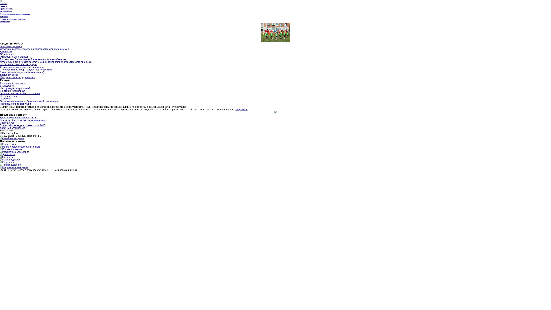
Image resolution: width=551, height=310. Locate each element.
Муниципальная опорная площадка (15, 14)
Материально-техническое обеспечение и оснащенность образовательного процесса (45, 62)
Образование (7, 54)
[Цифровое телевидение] (14, 167)
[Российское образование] (14, 152)
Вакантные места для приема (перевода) (22, 72)
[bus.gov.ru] (6, 157)
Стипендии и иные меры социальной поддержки (26, 69)
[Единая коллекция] (11, 149)
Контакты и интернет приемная (13, 19)
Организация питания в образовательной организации (29, 101)
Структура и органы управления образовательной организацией (34, 49)
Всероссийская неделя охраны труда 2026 (22, 125)
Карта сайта (5, 22)
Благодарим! (7, 86)
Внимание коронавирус (12, 91)
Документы (6, 51)
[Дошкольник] (7, 154)
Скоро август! (7, 123)
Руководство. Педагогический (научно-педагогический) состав (33, 59)
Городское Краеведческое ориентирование (23, 120)
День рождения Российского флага (18, 117)
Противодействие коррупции (15, 104)
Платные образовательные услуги (18, 64)
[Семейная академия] (12, 138)
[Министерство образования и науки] (20, 147)
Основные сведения (11, 46)
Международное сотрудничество (17, 77)
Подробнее (241, 109)
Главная (3, 4)
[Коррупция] (7, 162)
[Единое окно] (8, 144)
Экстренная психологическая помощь (20, 93)
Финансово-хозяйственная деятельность (21, 67)
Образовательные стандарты (15, 57)
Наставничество (9, 96)
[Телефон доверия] (10, 165)
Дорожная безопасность (13, 83)
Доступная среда (9, 75)
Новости (3, 6)
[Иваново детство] (10, 159)
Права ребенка (6, 9)
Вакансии (4, 17)
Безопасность (6, 11)
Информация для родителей (15, 88)
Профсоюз (5, 98)
